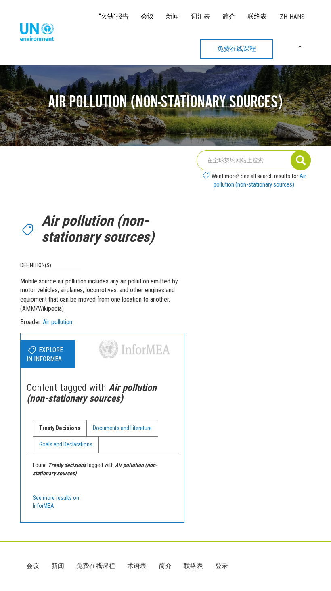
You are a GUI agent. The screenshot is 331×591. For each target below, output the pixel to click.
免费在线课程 (236, 48)
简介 (228, 16)
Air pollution (57, 322)
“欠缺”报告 (114, 16)
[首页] (40, 32)
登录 (221, 566)
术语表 (137, 566)
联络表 (257, 16)
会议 (147, 16)
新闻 (172, 16)
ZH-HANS (292, 17)
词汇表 (200, 16)
